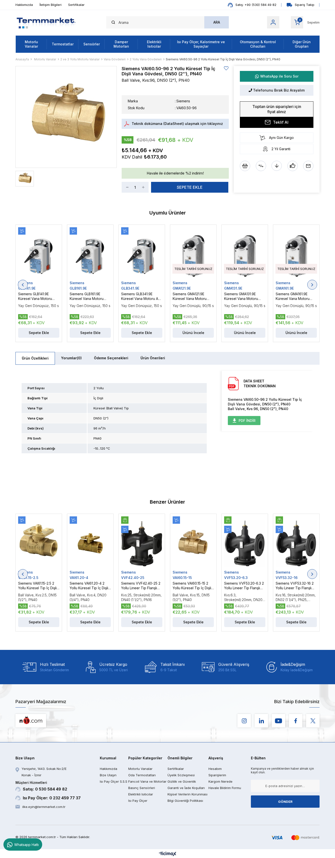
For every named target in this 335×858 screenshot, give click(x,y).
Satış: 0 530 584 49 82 (41, 785)
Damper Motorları (121, 44)
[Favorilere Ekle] (226, 68)
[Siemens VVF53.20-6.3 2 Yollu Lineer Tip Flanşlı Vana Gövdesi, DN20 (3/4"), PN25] (244, 543)
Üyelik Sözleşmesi (181, 775)
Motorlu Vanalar (31, 44)
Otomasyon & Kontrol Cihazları (258, 44)
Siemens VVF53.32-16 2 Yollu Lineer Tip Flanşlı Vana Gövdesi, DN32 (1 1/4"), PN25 (295, 585)
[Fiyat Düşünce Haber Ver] (276, 166)
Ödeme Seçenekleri (111, 358)
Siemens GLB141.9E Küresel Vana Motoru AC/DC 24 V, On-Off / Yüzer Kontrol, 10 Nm (35, 296)
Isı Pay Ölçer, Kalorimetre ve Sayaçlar (201, 44)
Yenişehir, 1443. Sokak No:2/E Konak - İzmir (44, 772)
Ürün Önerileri (153, 358)
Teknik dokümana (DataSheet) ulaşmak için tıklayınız (177, 123)
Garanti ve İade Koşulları (186, 788)
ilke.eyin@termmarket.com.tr (43, 807)
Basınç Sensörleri (141, 788)
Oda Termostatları (142, 775)
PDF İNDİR (247, 420)
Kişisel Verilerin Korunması (187, 794)
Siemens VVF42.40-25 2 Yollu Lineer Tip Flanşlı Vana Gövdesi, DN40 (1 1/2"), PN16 (140, 585)
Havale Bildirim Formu (224, 788)
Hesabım (215, 769)
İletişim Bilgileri (50, 5)
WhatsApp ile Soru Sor (279, 76)
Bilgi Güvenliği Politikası (185, 801)
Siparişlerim (217, 775)
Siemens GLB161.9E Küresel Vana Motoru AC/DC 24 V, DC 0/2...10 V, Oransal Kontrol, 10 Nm (90, 296)
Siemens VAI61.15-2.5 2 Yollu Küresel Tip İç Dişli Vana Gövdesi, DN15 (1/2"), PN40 (37, 585)
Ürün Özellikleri (35, 358)
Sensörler (91, 44)
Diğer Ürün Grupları (302, 44)
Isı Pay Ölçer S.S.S (113, 781)
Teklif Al (280, 122)
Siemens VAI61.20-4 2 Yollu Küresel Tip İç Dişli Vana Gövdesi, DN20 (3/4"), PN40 (89, 585)
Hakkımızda (24, 5)
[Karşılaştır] (261, 166)
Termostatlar (63, 44)
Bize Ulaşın (108, 775)
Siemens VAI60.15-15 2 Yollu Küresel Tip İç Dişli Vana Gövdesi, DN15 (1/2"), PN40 (192, 585)
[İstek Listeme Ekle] (245, 166)
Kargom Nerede (220, 781)
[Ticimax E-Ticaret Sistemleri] (167, 854)
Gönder (285, 802)
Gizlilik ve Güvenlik (182, 781)
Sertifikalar (76, 5)
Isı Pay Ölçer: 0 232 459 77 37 (52, 797)
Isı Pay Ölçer (137, 801)
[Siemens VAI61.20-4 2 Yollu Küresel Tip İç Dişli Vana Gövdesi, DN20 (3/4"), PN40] (90, 543)
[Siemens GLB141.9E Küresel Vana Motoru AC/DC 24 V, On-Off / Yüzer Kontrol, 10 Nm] (38, 254)
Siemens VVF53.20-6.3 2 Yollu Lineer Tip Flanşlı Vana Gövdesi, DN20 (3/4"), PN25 (244, 585)
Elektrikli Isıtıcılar (154, 44)
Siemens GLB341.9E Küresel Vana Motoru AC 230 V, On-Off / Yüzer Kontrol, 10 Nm (141, 296)
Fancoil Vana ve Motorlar (147, 781)
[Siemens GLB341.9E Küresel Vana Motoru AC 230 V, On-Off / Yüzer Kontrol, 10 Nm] (141, 254)
